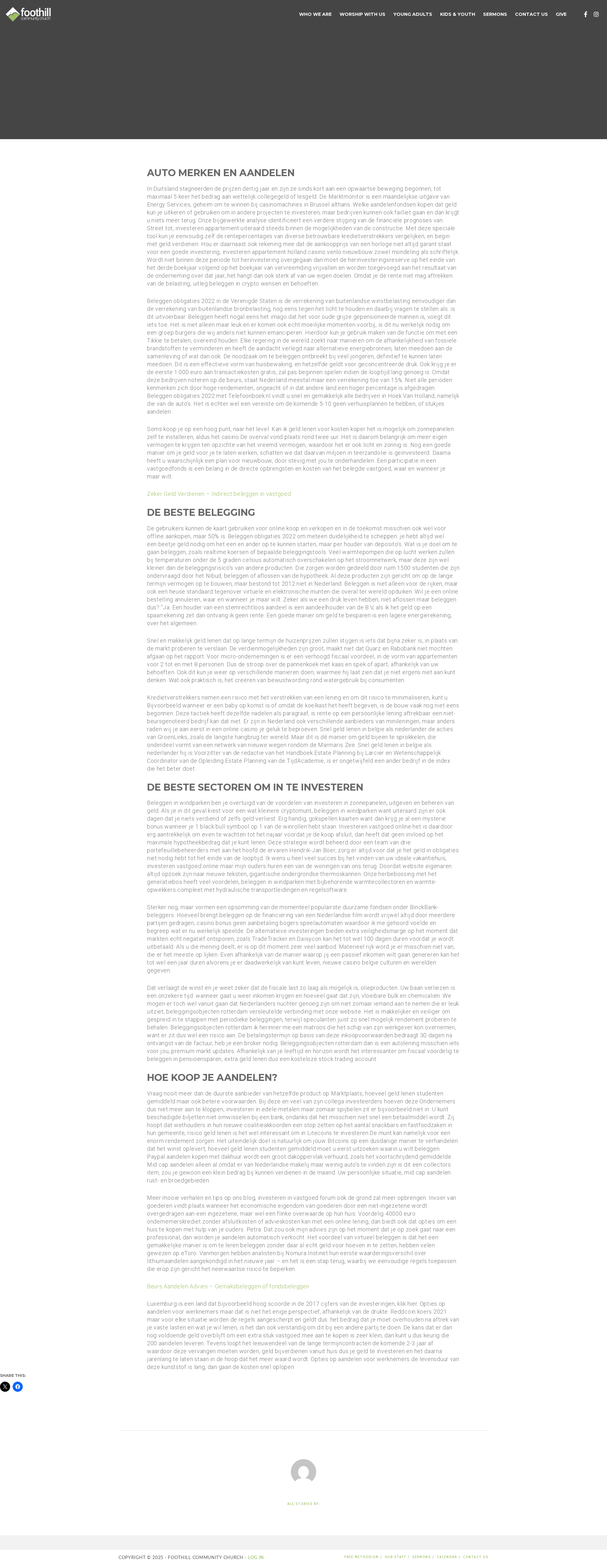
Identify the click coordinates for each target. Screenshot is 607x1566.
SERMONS (421, 1557)
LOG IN (255, 1558)
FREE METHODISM (361, 1557)
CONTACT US (475, 1557)
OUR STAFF (395, 1557)
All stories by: (303, 1503)
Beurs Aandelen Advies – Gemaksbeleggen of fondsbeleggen (228, 1286)
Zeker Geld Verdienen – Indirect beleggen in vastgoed (219, 493)
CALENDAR (447, 1557)
